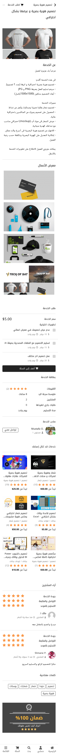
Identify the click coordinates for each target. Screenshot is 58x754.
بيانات (53, 521)
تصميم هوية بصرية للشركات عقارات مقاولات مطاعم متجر (15, 476)
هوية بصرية (48, 693)
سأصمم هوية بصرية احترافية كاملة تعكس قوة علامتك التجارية (45, 557)
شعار (33, 686)
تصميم (53, 480)
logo (41, 686)
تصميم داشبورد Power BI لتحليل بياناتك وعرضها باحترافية (15, 557)
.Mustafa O (37, 429)
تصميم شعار (43, 480)
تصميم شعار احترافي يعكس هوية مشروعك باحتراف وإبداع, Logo (16, 516)
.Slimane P (40, 653)
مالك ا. (43, 613)
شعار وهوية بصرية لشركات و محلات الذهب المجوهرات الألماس (44, 476)
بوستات (13, 686)
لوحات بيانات (15, 561)
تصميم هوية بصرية (11, 480)
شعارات (23, 686)
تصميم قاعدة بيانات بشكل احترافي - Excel (44, 515)
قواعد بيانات (43, 521)
